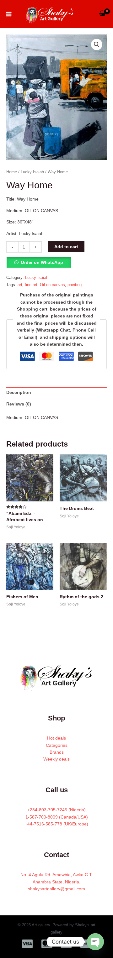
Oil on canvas (52, 285)
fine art (31, 285)
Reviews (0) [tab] (18, 403)
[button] (96, 44)
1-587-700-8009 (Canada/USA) (56, 816)
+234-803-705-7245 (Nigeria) (56, 809)
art (20, 285)
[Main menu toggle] (9, 14)
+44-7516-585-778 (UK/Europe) (56, 823)
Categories (56, 745)
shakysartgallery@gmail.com (56, 888)
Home (11, 172)
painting (74, 285)
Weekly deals (56, 759)
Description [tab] (18, 392)
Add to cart (66, 246)
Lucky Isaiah (32, 172)
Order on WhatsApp (42, 262)
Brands (57, 752)
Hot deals (56, 738)
